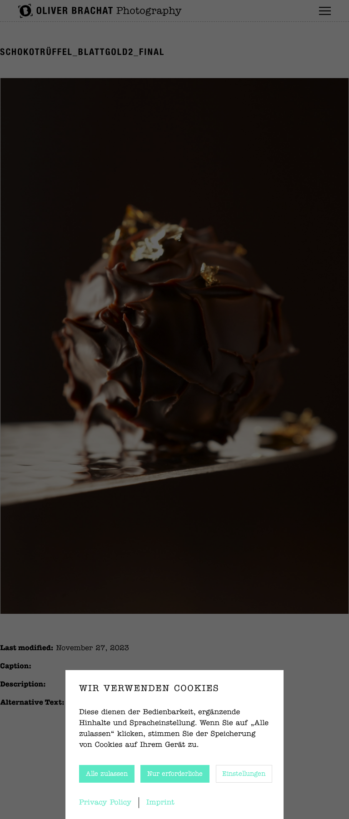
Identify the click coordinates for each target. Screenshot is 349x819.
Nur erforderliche (175, 774)
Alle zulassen (107, 774)
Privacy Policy (105, 802)
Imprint (160, 802)
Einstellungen (243, 774)
